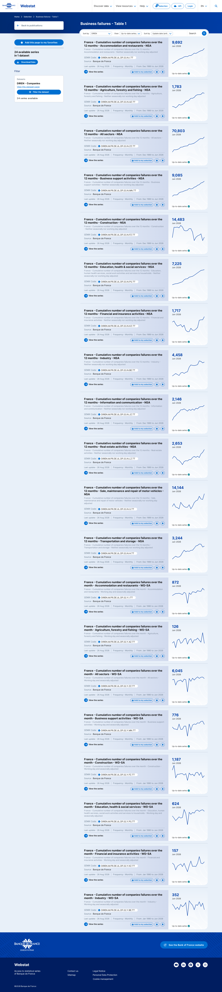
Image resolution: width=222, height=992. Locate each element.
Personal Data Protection (105, 975)
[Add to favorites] (156, 72)
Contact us (73, 971)
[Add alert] (163, 72)
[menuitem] (216, 6)
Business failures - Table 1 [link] (47, 17)
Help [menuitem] (142, 6)
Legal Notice (99, 971)
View (116, 33)
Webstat (27, 6)
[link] (161, 6)
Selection (28, 17)
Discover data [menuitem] (101, 6)
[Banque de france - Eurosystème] (9, 6)
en (202, 6)
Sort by (86, 33)
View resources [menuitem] (124, 6)
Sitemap (72, 975)
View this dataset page (28, 86)
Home (16, 17)
